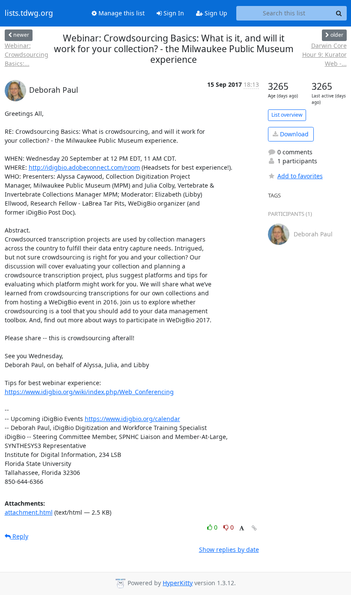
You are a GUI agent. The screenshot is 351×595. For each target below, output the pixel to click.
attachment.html (29, 512)
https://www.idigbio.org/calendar (132, 419)
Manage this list (121, 13)
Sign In (173, 13)
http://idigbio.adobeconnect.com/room (84, 167)
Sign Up (215, 13)
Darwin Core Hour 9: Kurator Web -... (324, 54)
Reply (19, 536)
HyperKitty (178, 583)
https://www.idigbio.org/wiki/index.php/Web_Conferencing (89, 392)
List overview (287, 114)
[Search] (339, 13)
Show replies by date (229, 549)
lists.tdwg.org (29, 13)
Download (293, 134)
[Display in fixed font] (241, 528)
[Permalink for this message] (254, 528)
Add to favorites (300, 176)
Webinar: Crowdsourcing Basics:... (26, 54)
